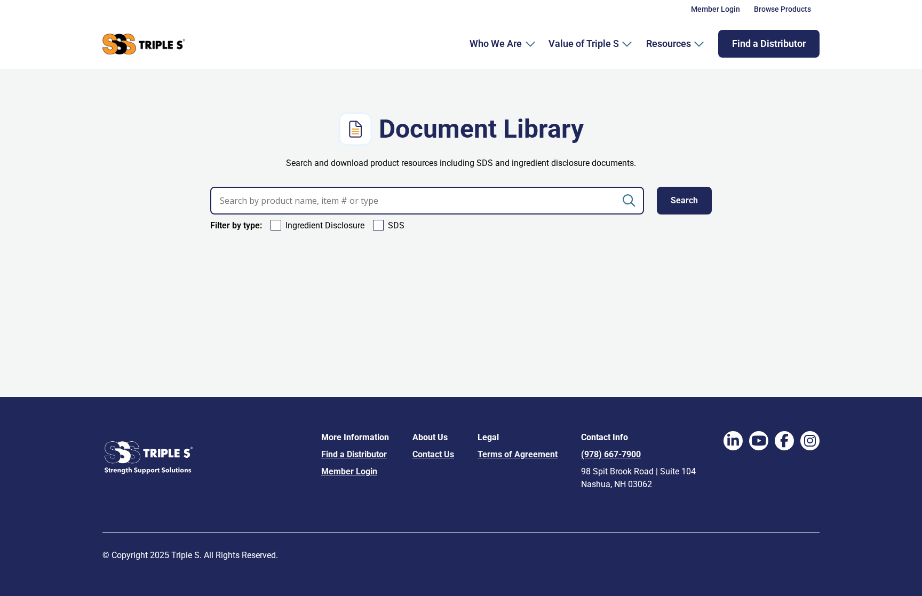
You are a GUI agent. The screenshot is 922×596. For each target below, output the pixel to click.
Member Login (715, 9)
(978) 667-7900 (611, 454)
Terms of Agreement (518, 454)
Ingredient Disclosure (324, 225)
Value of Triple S (584, 43)
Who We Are (496, 43)
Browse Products (782, 9)
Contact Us (433, 454)
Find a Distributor (769, 43)
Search (684, 200)
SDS (396, 225)
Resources (668, 43)
